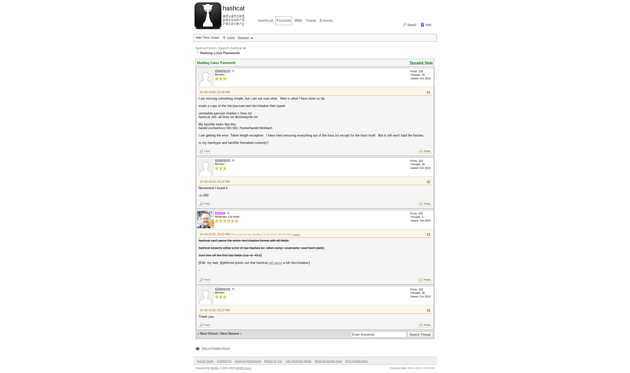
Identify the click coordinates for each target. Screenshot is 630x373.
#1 (428, 92)
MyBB (214, 368)
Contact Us (224, 361)
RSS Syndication (356, 361)
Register (243, 37)
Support (223, 48)
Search (412, 24)
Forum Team (205, 361)
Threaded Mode (421, 62)
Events (326, 20)
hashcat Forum (206, 48)
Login (231, 37)
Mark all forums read (328, 361)
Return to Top (273, 361)
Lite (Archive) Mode (298, 361)
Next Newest (229, 333)
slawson (222, 71)
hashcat (265, 20)
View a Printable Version (216, 348)
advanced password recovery (232, 15)
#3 (428, 234)
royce (296, 234)
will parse (275, 263)
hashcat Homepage (248, 361)
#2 (428, 181)
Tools (311, 20)
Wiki (298, 20)
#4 (428, 310)
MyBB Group (243, 368)
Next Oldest (209, 333)
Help (428, 24)
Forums (284, 20)
